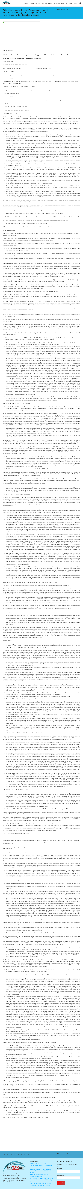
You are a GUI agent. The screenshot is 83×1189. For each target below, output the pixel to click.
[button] (37, 3)
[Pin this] (18, 1154)
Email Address (60, 1175)
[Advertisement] (61, 36)
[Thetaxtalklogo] (6, 3)
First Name (59, 1168)
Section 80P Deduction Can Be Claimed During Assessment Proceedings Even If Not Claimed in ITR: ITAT (41, 1171)
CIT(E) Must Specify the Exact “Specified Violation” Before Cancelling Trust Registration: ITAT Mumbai (41, 1165)
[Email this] (4, 1154)
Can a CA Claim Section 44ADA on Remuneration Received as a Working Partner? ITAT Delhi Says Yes (41, 1180)
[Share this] (8, 1154)
